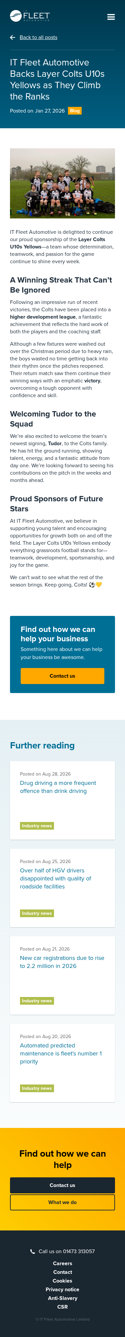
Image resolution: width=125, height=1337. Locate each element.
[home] (30, 16)
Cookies (62, 1281)
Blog (75, 111)
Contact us (62, 676)
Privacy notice (62, 1289)
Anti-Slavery (62, 1298)
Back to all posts (38, 37)
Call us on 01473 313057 (67, 1251)
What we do (62, 1202)
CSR (62, 1307)
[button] (111, 17)
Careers (62, 1263)
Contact (62, 1272)
